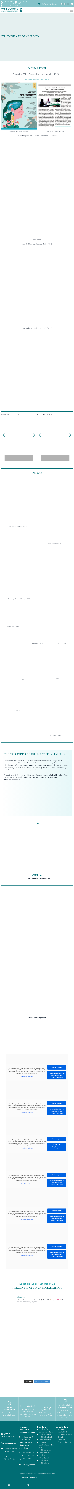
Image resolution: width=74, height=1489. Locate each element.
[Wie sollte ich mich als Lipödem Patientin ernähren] (21, 1369)
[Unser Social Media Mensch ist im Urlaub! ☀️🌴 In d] (53, 1332)
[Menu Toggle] (71, 10)
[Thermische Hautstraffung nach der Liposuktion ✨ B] (21, 1332)
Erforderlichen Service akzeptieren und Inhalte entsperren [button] (57, 1075)
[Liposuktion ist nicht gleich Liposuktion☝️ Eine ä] (53, 1351)
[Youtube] (68, 4)
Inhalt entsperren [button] (56, 1067)
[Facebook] (62, 4)
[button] (72, 4)
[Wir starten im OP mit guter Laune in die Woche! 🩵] (21, 1313)
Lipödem (41, 1427)
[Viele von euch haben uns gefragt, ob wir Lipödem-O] (53, 1369)
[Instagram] (64, 4)
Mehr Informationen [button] (27, 1076)
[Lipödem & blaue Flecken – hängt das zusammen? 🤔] (53, 1313)
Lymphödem (62, 1427)
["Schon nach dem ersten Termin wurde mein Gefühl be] (21, 1351)
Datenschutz (33, 1477)
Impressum (25, 1477)
